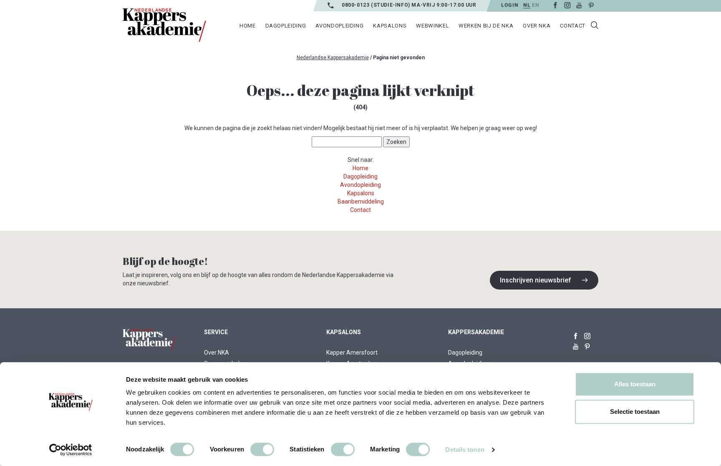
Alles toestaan (634, 384)
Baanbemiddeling (361, 201)
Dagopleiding (285, 26)
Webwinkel (432, 26)
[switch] (262, 449)
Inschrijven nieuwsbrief (535, 280)
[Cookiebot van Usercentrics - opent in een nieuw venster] (70, 449)
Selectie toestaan (635, 411)
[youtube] (579, 5)
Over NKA (536, 26)
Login (509, 5)
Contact (572, 26)
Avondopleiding (339, 26)
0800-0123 (356, 5)
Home (247, 26)
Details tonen (464, 449)
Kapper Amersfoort (352, 352)
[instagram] (567, 5)
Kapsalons (389, 26)
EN (535, 5)
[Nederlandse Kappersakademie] (164, 25)
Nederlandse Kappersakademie (333, 57)
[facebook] (555, 5)
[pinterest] (591, 5)
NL (526, 5)
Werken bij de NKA (486, 26)
